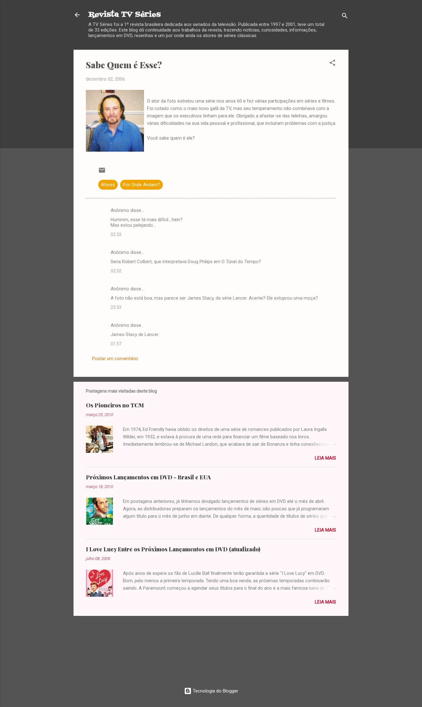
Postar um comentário (115, 358)
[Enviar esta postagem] (102, 172)
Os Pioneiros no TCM (115, 405)
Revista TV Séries (124, 14)
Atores (108, 184)
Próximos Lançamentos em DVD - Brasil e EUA (148, 477)
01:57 (116, 344)
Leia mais (325, 458)
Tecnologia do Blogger (215, 691)
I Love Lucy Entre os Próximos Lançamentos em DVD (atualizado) (173, 549)
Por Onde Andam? (141, 184)
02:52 (116, 271)
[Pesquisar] (344, 16)
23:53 (116, 307)
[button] (332, 64)
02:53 (116, 234)
